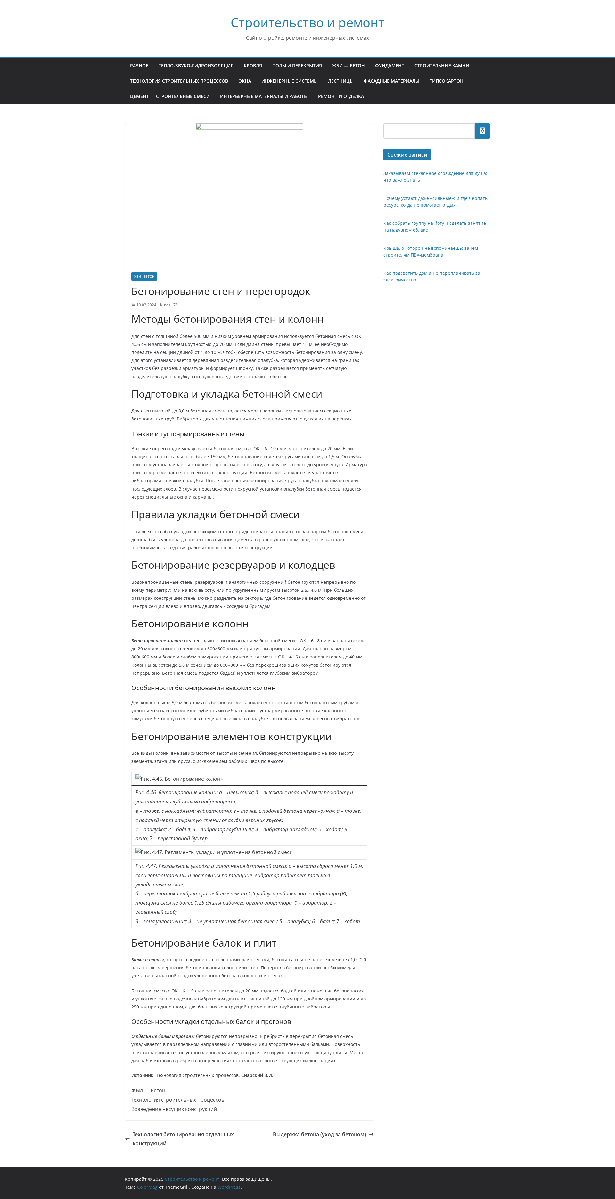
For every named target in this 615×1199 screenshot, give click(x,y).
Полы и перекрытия (297, 65)
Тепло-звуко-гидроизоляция (196, 65)
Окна (244, 81)
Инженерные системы (289, 81)
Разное (139, 65)
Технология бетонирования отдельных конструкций (183, 1139)
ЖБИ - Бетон (144, 276)
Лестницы (341, 81)
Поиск (482, 131)
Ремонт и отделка (341, 96)
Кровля (253, 65)
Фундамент (389, 65)
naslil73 (171, 304)
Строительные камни (441, 65)
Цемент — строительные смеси (170, 96)
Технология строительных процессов (179, 81)
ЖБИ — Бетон (348, 65)
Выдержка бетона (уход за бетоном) (319, 1134)
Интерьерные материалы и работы (264, 96)
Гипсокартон (446, 81)
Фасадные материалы (391, 81)
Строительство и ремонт (307, 22)
